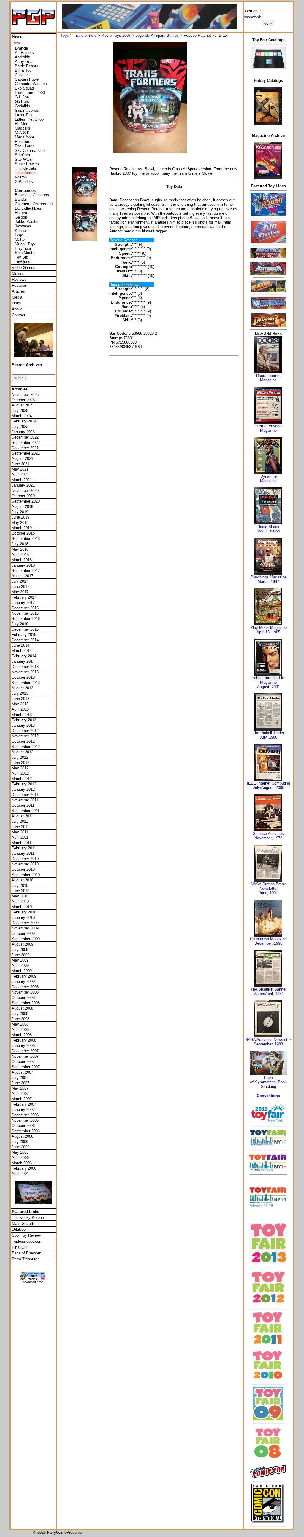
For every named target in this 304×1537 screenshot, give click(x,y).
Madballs (22, 128)
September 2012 (26, 746)
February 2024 (24, 421)
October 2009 (23, 933)
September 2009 (26, 939)
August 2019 (22, 506)
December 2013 (25, 666)
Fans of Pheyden (26, 1253)
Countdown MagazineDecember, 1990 (268, 941)
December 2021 (25, 448)
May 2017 (20, 592)
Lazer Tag (23, 115)
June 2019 (20, 517)
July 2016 (20, 624)
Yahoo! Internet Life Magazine (268, 680)
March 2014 (22, 650)
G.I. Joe (22, 97)
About (17, 309)
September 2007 (26, 1067)
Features (19, 285)
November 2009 (25, 928)
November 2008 (25, 992)
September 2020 (26, 501)
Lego (19, 235)
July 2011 (20, 821)
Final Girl (19, 1247)
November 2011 (25, 800)
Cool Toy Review (26, 1235)
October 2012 (23, 741)
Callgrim (22, 75)
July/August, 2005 (268, 787)
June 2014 (20, 645)
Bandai (21, 199)
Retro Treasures (25, 1259)
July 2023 (20, 426)
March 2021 (22, 480)
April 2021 (20, 474)
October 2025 (23, 400)
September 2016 (26, 618)
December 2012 (25, 730)
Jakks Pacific (26, 221)
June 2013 (20, 698)
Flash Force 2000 (30, 92)
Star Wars (23, 159)
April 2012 (20, 773)
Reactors (22, 141)
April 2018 (20, 554)
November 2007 (25, 1056)
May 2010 (20, 896)
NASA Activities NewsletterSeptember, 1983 (268, 1041)
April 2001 (20, 1173)
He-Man (21, 124)
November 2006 (25, 1120)
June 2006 (20, 1147)
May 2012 (20, 768)
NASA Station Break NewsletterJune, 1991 (268, 888)
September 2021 (26, 453)
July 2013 (20, 693)
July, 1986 (268, 737)
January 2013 (23, 725)
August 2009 (22, 944)
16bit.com (20, 1229)
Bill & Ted (23, 70)
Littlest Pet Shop (29, 119)
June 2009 (20, 955)
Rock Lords (24, 146)
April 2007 (20, 1093)
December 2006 (25, 1115)
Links (16, 303)
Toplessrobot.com (27, 1241)
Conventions (268, 1095)
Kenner (21, 230)
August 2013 (22, 688)
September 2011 (25, 811)
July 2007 (20, 1077)
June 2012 (20, 762)
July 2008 (20, 1013)
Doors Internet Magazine (268, 377)
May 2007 (20, 1088)
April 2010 (20, 901)
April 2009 (20, 965)
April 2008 (20, 1029)
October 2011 (23, 805)
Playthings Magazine (268, 577)
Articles (18, 291)
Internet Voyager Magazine (268, 428)
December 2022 (25, 437)
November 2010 (25, 864)
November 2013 (25, 672)
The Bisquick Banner (268, 989)
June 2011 (20, 827)
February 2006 (24, 1168)
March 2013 (22, 714)
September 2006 (26, 1131)
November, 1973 (268, 838)
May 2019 (20, 522)
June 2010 (20, 891)
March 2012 (22, 779)
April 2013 (20, 709)
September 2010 (26, 875)
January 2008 (23, 1045)
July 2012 (20, 757)
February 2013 (24, 720)
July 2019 (20, 512)
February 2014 (24, 656)
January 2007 (23, 1109)
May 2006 (20, 1152)
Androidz (22, 57)
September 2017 (26, 570)
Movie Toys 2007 (116, 35)
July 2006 (20, 1141)
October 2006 (23, 1125)
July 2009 (20, 949)
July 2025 (20, 410)
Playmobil (23, 248)
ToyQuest (23, 261)
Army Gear (24, 61)
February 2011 (24, 848)
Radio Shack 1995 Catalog (268, 528)
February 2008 (24, 1040)
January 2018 (23, 565)
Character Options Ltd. (34, 204)
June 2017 (20, 586)
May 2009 (20, 960)
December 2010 (25, 859)
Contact (18, 315)
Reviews (19, 279)
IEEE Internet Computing (268, 783)
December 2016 (25, 608)
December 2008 (25, 987)
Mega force (24, 137)
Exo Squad (24, 88)
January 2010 (23, 917)
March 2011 (21, 843)
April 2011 (20, 837)
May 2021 (20, 469)
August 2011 (22, 816)
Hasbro (21, 213)
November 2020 (25, 490)
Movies (18, 273)
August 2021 (22, 458)
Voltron (21, 177)
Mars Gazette (23, 1223)
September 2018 (26, 538)
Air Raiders (24, 52)
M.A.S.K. (23, 132)
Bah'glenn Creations (32, 195)
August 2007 (22, 1072)
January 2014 (23, 661)
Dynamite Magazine (268, 478)
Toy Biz (21, 257)
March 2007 (22, 1099)
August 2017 (22, 576)
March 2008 (22, 1035)
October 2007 (23, 1061)
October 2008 (23, 997)
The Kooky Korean (28, 1217)
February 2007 (24, 1104)
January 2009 (23, 981)
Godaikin (22, 106)
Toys (65, 35)
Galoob (21, 217)
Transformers (85, 35)
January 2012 (23, 789)
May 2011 (20, 832)
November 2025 (25, 394)
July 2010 (20, 885)
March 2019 (22, 528)
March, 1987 (268, 581)
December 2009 (25, 923)
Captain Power (27, 79)
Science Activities (268, 833)
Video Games (23, 267)
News (17, 36)
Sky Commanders (30, 150)
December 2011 (25, 795)
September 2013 (26, 682)
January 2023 (23, 432)
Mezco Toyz (25, 244)
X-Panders (24, 181)
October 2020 (23, 496)
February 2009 (24, 976)
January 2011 (23, 853)
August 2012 (22, 752)
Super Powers (27, 164)
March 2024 (22, 416)
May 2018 (20, 549)
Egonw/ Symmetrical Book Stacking (268, 1082)
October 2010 (23, 869)
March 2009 (22, 971)
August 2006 (22, 1136)
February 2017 (24, 597)
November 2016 (25, 613)
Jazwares (23, 226)
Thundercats (25, 168)
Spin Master (25, 253)
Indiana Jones (27, 110)
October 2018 (23, 533)
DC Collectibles (28, 208)
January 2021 (23, 485)
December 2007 (25, 1051)
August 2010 (22, 880)
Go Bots (22, 101)
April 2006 (20, 1157)
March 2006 (22, 1163)
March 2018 (22, 560)
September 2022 (26, 442)
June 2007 (20, 1083)
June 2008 (20, 1019)
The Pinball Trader (268, 733)
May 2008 (20, 1024)
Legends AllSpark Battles (157, 35)
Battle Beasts (26, 66)
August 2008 (22, 1008)
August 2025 (22, 405)
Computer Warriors (31, 84)
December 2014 (25, 640)
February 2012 (24, 784)
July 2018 (20, 544)
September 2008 (26, 1003)
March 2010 (22, 907)
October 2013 (23, 677)
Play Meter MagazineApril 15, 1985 (268, 629)
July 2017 (20, 581)
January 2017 (23, 602)
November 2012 (25, 736)
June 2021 (20, 464)
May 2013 (20, 704)
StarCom (22, 155)
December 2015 (25, 629)
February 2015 (24, 634)
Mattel (20, 239)
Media (17, 297)
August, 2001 (268, 687)
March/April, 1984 (268, 993)
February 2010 (24, 912)
